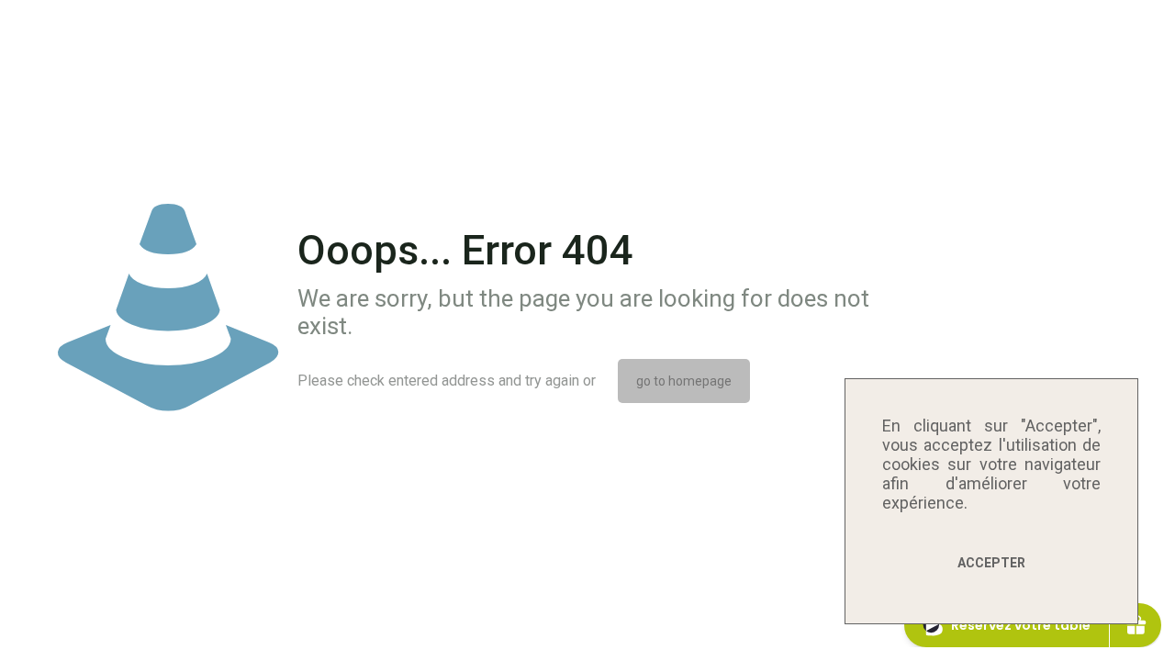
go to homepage (684, 381)
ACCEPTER (991, 562)
